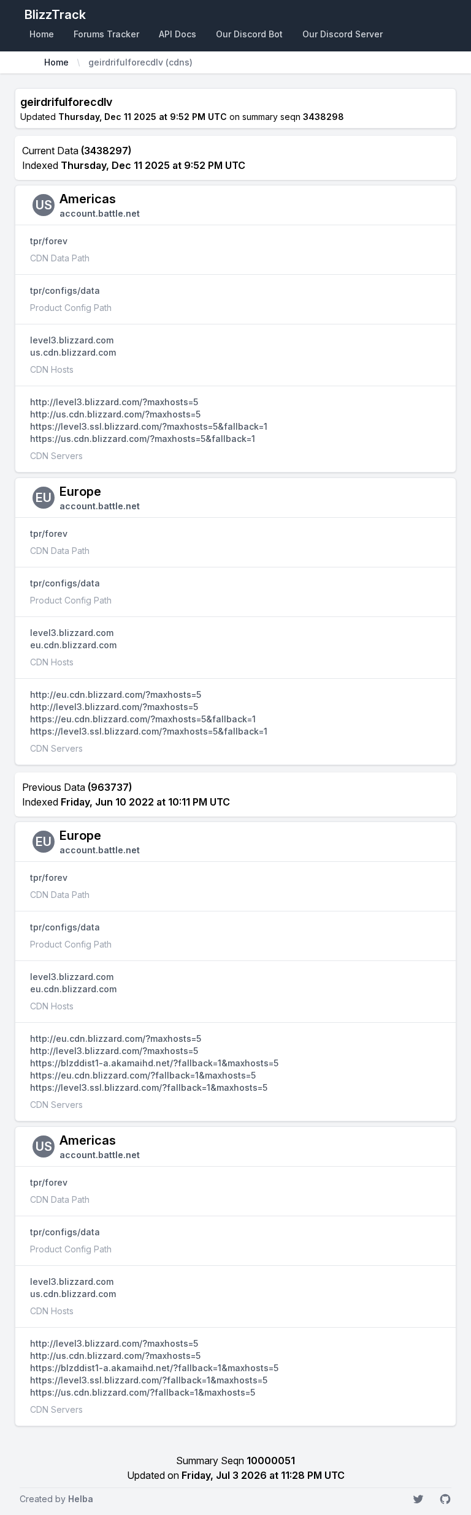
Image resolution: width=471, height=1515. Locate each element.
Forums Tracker (106, 34)
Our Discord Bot (249, 34)
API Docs (177, 34)
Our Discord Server (342, 34)
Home (41, 34)
